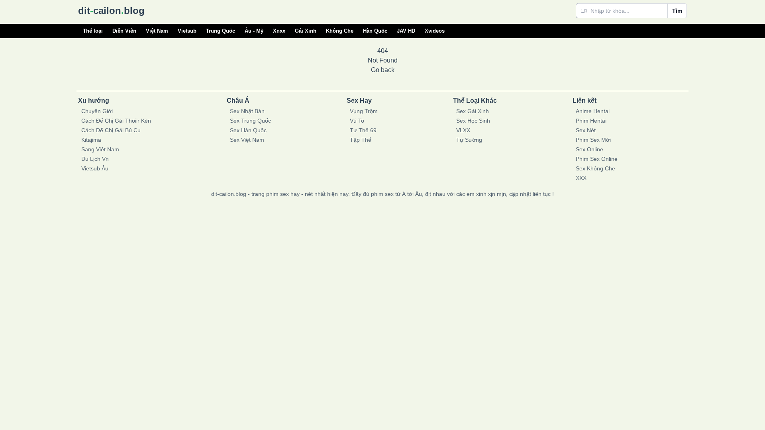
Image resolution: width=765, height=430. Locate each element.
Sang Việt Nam (100, 149)
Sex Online (589, 149)
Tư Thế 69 (363, 130)
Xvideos (435, 31)
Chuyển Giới (97, 111)
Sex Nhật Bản (247, 111)
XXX (581, 178)
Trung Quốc (220, 31)
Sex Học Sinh (473, 120)
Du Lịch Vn (95, 159)
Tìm (677, 11)
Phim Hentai (591, 120)
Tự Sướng (469, 140)
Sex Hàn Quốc (248, 130)
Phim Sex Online (597, 159)
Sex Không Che (595, 168)
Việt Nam (157, 31)
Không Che (339, 31)
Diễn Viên (124, 31)
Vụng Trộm (364, 111)
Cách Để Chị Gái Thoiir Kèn (116, 120)
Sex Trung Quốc (250, 120)
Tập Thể (360, 140)
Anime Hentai (593, 111)
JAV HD (406, 31)
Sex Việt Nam (247, 140)
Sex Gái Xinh (472, 111)
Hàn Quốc (375, 31)
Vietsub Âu (94, 168)
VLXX (463, 130)
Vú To (357, 120)
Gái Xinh (305, 31)
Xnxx (279, 31)
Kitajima (91, 140)
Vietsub (187, 31)
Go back (382, 69)
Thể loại (93, 31)
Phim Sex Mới (593, 140)
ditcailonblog (111, 10)
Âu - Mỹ (254, 31)
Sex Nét (586, 130)
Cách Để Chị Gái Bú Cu (111, 130)
